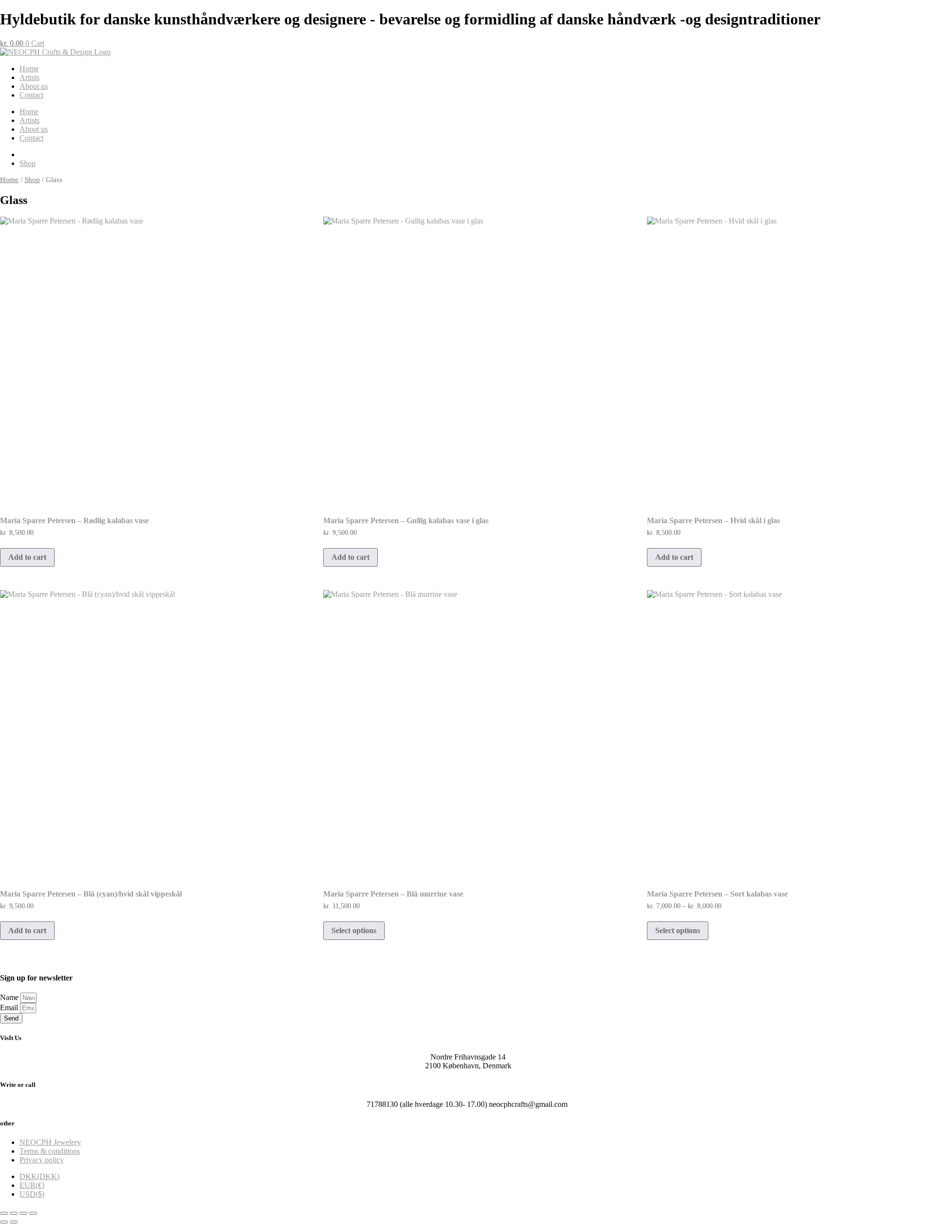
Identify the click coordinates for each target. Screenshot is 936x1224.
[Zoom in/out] (4, 1213)
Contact (31, 95)
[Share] (23, 1213)
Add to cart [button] (27, 557)
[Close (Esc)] (33, 1213)
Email (10, 1007)
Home (29, 68)
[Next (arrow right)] (14, 1222)
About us (34, 86)
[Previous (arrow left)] (4, 1222)
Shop (32, 180)
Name (10, 997)
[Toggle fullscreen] (14, 1213)
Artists (29, 77)
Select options (354, 930)
